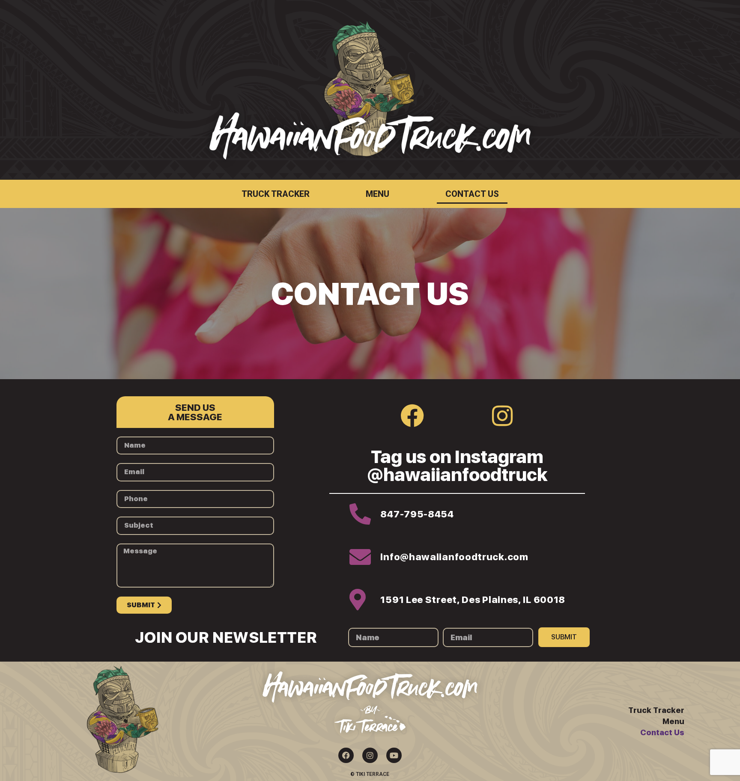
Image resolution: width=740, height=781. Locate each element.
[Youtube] (394, 755)
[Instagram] (502, 415)
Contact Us (472, 194)
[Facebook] (412, 415)
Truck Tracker (276, 194)
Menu (377, 194)
